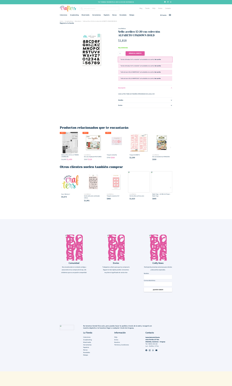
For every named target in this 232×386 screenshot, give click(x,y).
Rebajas (85, 355)
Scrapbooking (69, 21)
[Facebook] (164, 2)
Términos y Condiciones (121, 345)
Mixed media (87, 342)
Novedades (86, 352)
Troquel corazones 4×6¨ (113, 196)
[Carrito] (170, 15)
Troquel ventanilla (112, 155)
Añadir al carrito (135, 53)
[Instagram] (167, 2)
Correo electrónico (149, 280)
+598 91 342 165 (152, 344)
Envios (116, 340)
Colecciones (87, 337)
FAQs (115, 337)
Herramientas (87, 345)
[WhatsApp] (170, 2)
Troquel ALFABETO (135, 155)
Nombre (146, 273)
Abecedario (78, 21)
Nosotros (117, 342)
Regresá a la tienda (67, 23)
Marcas (85, 350)
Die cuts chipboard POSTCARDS (93, 157)
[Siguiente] (170, 147)
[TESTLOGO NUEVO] (68, 9)
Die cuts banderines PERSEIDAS (161, 157)
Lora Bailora (122, 29)
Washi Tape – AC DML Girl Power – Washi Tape (161, 195)
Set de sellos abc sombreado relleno (92, 197)
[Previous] (61, 147)
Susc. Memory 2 (65, 194)
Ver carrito (158, 59)
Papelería (86, 347)
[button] (68, 15)
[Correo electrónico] (156, 350)
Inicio (61, 21)
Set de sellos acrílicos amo (137, 196)
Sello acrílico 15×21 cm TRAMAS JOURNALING (70, 156)
